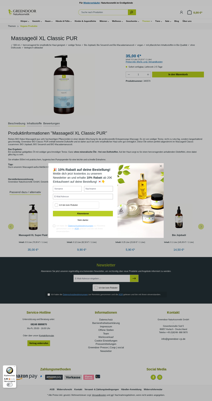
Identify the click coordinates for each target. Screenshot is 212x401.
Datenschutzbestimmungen (80, 226)
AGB (77, 228)
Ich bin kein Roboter (68, 205)
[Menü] (14, 367)
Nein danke (83, 220)
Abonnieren (83, 213)
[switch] (10, 384)
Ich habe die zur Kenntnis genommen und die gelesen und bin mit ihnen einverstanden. (80, 228)
